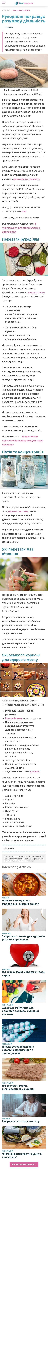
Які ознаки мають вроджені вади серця (23, 973)
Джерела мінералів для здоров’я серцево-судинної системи (20, 1011)
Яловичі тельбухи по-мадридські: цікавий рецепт (20, 902)
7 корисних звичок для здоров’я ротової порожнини (23, 938)
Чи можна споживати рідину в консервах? (22, 1155)
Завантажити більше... (24, 1164)
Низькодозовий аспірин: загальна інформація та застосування (18, 1050)
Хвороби (6, 969)
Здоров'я (6, 933)
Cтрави (5, 898)
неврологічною (36, 292)
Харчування (7, 1005)
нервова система (18, 511)
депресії (35, 771)
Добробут (6, 10)
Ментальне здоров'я (21, 10)
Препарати (7, 1044)
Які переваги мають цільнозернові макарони (18, 1087)
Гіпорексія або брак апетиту (20, 1121)
